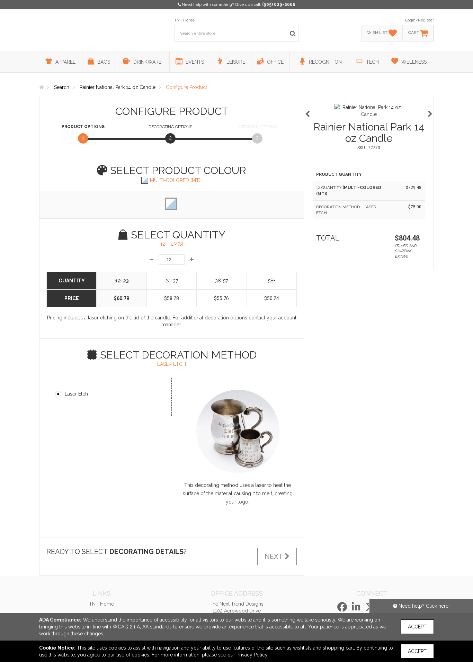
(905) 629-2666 (278, 4)
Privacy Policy (252, 655)
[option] (369, 111)
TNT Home (184, 20)
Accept (417, 626)
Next (275, 556)
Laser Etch (76, 394)
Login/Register (419, 20)
